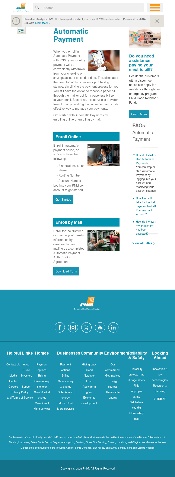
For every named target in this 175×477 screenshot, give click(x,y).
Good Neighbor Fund (89, 375)
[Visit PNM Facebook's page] (61, 327)
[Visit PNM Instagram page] (74, 327)
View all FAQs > (143, 243)
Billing (42, 375)
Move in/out (42, 403)
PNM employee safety (136, 391)
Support (26, 386)
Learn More (139, 114)
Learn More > (42, 23)
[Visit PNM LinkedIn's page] (114, 327)
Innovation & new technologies (160, 374)
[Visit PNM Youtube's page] (101, 327)
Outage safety (136, 380)
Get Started (63, 199)
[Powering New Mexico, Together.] (21, 7)
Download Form (66, 271)
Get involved (112, 375)
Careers (13, 386)
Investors (26, 375)
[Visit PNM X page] (87, 327)
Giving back (89, 364)
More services (42, 408)
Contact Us (13, 364)
